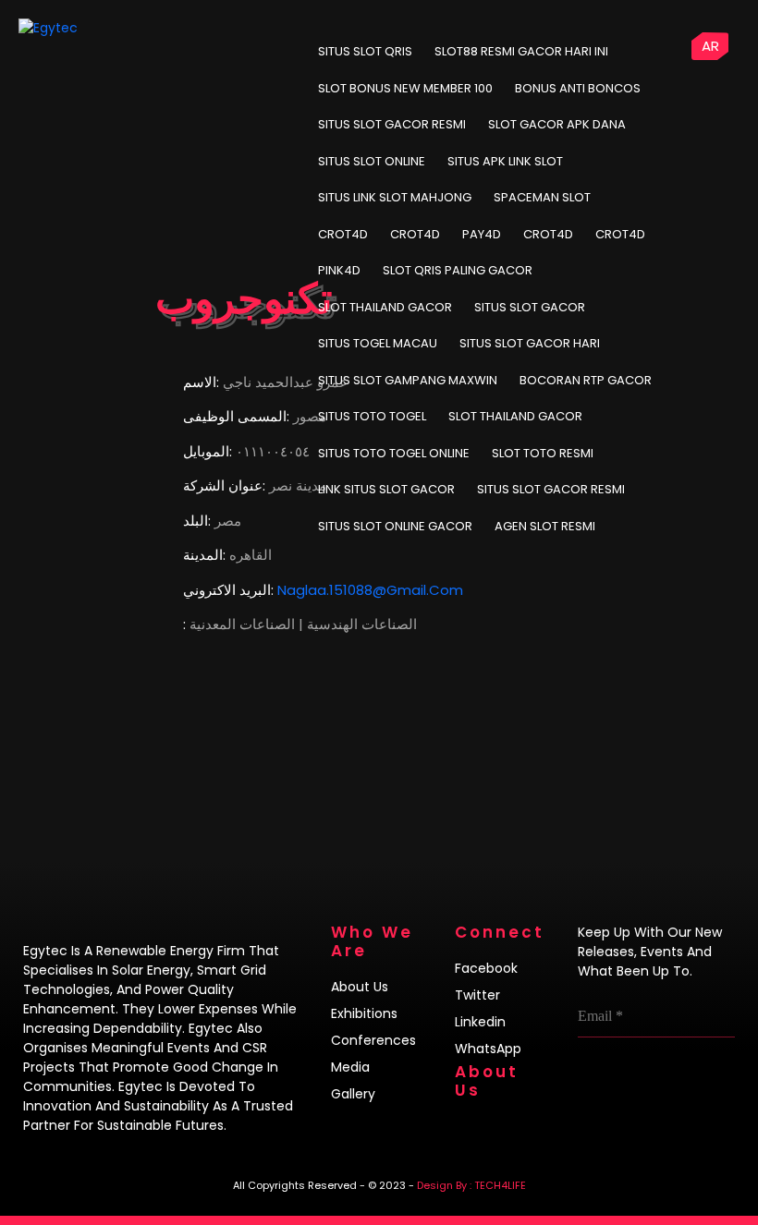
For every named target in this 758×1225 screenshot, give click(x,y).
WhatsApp (488, 1048)
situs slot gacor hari (529, 343)
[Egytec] (89, 27)
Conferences (373, 1040)
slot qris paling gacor (457, 270)
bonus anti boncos (578, 88)
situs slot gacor (529, 307)
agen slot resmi (545, 526)
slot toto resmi (542, 453)
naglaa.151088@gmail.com (370, 590)
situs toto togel (372, 416)
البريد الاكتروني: (228, 590)
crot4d (343, 234)
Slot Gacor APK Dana (557, 124)
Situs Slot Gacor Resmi (392, 124)
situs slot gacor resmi (551, 489)
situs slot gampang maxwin (407, 380)
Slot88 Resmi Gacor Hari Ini (521, 51)
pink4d (339, 270)
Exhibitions (364, 1013)
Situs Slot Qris (365, 51)
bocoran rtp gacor (586, 380)
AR (710, 45)
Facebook (486, 968)
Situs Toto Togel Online (394, 453)
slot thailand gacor (385, 307)
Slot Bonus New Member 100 (405, 88)
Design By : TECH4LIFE (471, 1185)
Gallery (353, 1094)
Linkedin (480, 1022)
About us (359, 986)
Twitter (477, 995)
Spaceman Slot (542, 197)
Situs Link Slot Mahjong (394, 197)
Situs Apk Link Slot (505, 161)
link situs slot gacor (386, 489)
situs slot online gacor (395, 526)
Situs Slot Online (371, 161)
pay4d (481, 234)
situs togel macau (377, 343)
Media (350, 1067)
